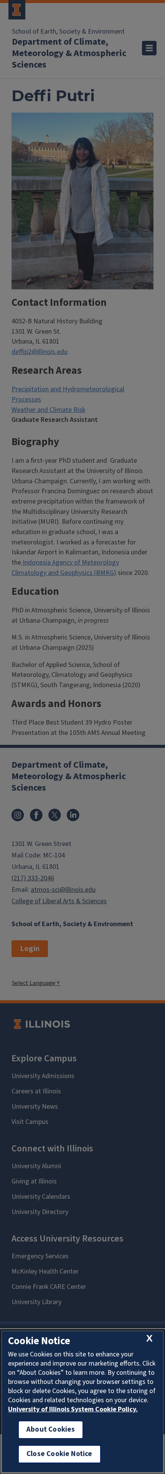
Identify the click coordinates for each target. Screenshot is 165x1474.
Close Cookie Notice (59, 1454)
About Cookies (50, 1429)
